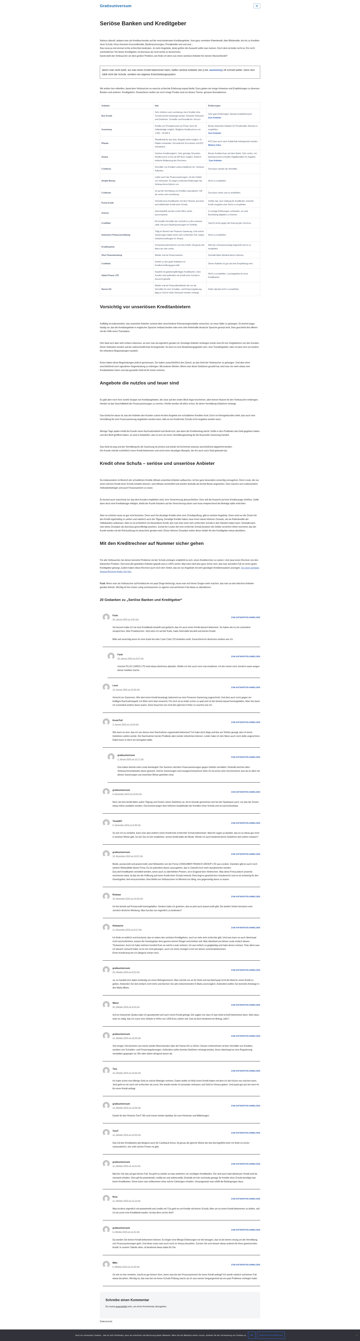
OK (251, 1335)
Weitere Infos (214, 145)
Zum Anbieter (214, 117)
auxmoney (215, 70)
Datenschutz (106, 1321)
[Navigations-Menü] (257, 6)
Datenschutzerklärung (271, 1335)
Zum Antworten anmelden (245, 617)
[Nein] (356, 1335)
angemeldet (121, 1306)
